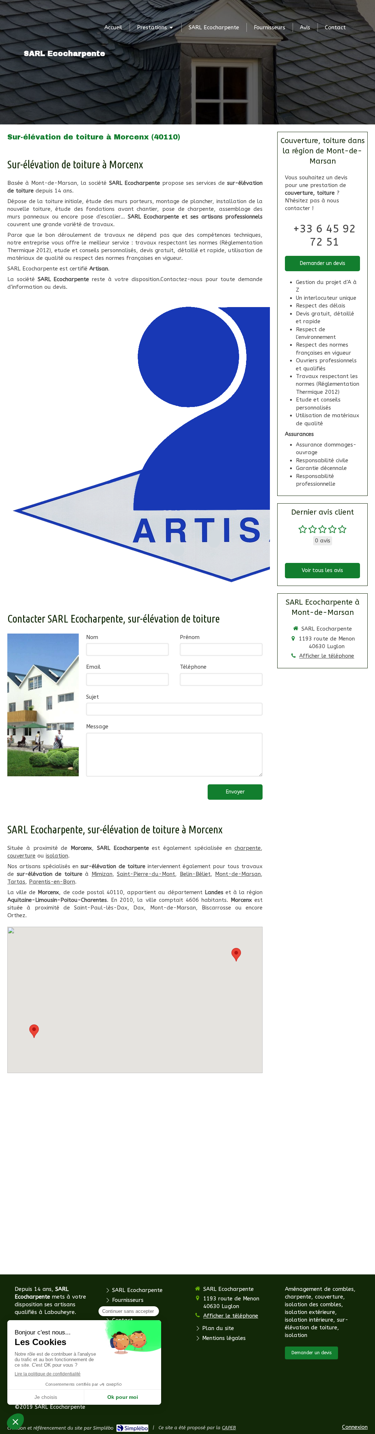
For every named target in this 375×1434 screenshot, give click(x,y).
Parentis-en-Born (52, 881)
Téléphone (193, 667)
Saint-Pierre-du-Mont (146, 874)
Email (93, 667)
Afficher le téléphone (326, 656)
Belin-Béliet (195, 874)
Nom (92, 637)
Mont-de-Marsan (238, 874)
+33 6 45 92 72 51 (324, 235)
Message (97, 726)
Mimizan (102, 874)
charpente (247, 848)
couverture (21, 855)
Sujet (92, 697)
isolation (57, 855)
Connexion (355, 1427)
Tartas (16, 881)
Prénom (190, 637)
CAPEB (229, 1427)
